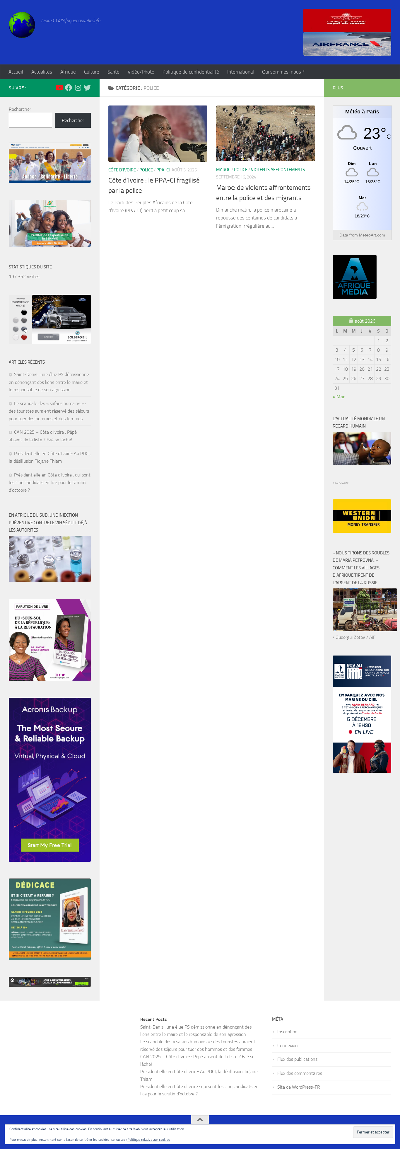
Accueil (15, 72)
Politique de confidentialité (191, 72)
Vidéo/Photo (141, 72)
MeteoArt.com (372, 235)
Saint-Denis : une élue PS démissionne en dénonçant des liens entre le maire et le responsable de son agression (49, 382)
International (240, 72)
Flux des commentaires (299, 1073)
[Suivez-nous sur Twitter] (87, 87)
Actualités (41, 72)
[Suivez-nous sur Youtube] (59, 87)
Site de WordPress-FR (298, 1087)
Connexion (287, 1045)
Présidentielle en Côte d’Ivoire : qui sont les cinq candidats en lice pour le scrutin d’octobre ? (49, 482)
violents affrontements (278, 169)
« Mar (339, 396)
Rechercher (20, 109)
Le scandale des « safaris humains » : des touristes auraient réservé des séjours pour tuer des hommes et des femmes (49, 411)
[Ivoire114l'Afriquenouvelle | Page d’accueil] (22, 25)
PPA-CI (163, 170)
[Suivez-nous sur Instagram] (77, 87)
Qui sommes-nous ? (283, 72)
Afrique (68, 72)
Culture (91, 72)
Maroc (223, 169)
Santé (113, 72)
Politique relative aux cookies (148, 1140)
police (146, 170)
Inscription (287, 1031)
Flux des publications (297, 1059)
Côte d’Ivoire (122, 170)
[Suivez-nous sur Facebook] (68, 87)
